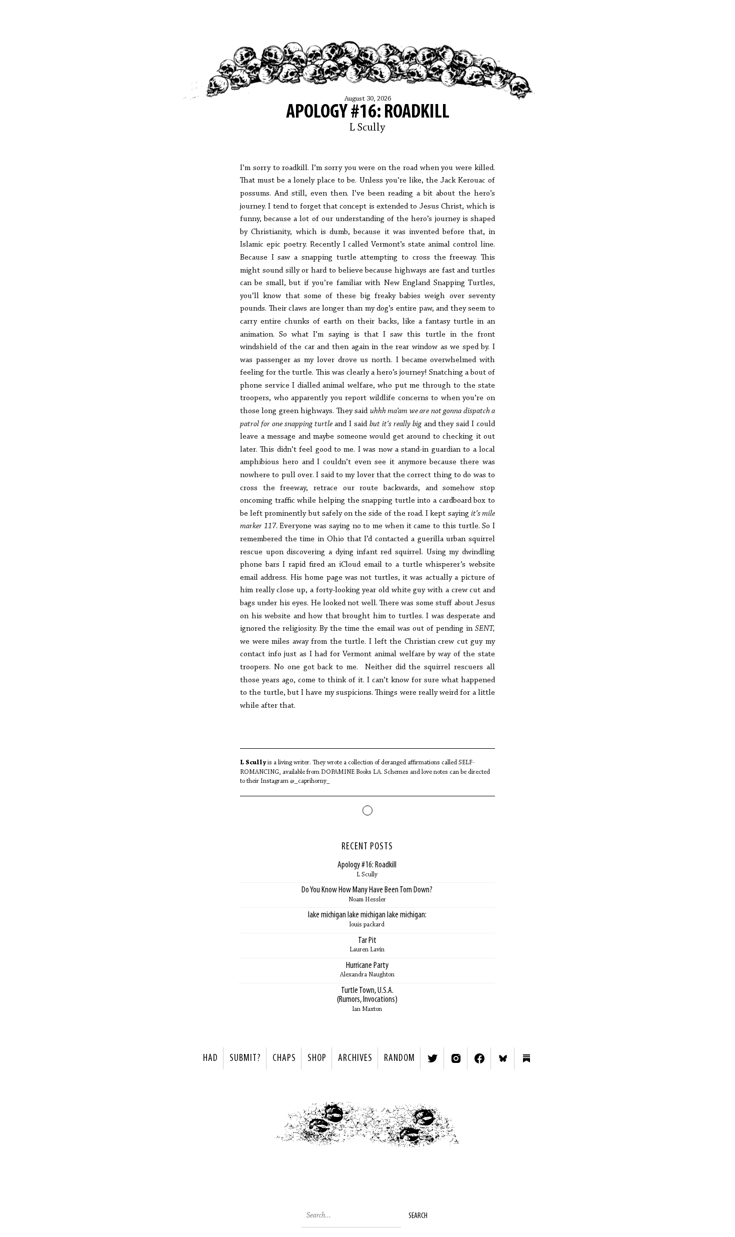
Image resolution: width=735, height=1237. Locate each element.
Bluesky (503, 1058)
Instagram (456, 1058)
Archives (355, 1058)
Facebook (480, 1058)
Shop (317, 1058)
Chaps (284, 1058)
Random (399, 1058)
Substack (526, 1058)
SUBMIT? (245, 1058)
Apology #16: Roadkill (368, 113)
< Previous (250, 1127)
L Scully (368, 128)
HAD (210, 1058)
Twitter (432, 1058)
